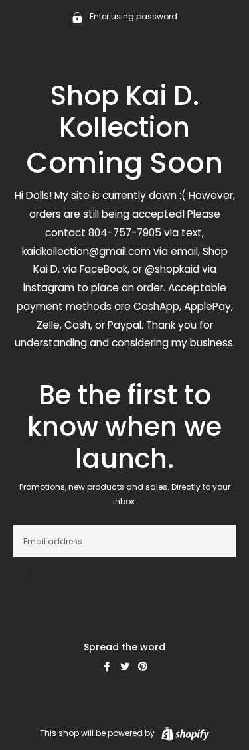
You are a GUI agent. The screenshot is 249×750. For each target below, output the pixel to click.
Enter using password (132, 16)
